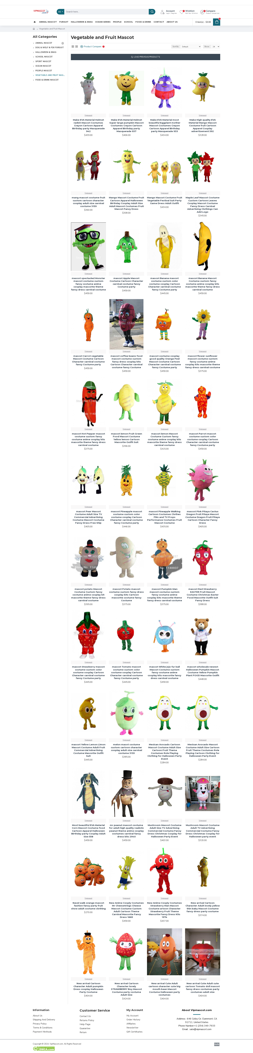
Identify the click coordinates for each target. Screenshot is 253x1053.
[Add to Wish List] (74, 582)
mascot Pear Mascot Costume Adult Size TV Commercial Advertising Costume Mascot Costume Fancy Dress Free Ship (88, 517)
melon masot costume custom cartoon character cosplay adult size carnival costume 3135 (126, 749)
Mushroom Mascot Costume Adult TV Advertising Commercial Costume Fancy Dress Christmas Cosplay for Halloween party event (203, 831)
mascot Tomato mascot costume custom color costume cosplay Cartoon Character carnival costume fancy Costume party (126, 672)
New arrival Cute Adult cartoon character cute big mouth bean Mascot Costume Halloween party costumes (164, 989)
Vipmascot (88, 115)
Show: (207, 46)
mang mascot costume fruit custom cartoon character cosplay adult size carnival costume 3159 (88, 202)
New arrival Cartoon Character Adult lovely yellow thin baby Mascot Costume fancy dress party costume (203, 907)
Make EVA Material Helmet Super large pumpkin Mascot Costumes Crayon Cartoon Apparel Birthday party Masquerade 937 (126, 125)
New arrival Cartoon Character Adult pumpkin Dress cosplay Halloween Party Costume (88, 987)
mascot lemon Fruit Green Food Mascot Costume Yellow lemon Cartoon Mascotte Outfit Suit (126, 438)
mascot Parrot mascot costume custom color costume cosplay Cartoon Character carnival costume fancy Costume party (202, 439)
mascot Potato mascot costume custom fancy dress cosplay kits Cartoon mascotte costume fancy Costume (126, 595)
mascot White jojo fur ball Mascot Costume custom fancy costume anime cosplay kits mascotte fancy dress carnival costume (164, 672)
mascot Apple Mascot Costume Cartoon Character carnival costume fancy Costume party (126, 282)
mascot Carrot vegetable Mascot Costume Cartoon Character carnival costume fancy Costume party (88, 360)
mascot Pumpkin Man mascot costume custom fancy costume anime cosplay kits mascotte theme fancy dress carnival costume (164, 595)
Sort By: (176, 46)
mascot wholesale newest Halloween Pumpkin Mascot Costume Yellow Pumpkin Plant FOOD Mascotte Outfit (202, 671)
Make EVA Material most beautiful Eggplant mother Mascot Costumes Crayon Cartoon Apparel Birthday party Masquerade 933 (164, 125)
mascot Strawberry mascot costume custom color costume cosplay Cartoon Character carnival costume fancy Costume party (88, 672)
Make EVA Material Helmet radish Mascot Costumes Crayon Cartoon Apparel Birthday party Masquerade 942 (88, 125)
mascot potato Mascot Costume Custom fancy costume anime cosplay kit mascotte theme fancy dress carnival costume (88, 595)
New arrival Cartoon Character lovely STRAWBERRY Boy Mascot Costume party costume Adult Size (126, 989)
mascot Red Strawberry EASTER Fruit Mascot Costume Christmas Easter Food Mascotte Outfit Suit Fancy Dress (203, 595)
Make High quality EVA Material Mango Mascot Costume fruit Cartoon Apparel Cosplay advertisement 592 (203, 125)
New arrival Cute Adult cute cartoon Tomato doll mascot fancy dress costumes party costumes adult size (203, 987)
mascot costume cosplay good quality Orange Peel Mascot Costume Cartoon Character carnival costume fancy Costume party (164, 362)
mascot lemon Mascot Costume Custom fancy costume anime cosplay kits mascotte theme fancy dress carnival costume (164, 439)
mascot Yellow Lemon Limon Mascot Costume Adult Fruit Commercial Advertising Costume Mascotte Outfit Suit (88, 750)
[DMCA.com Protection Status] (44, 1048)
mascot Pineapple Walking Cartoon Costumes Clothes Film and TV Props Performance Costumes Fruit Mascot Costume (164, 517)
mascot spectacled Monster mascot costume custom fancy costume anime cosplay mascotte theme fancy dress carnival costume (88, 284)
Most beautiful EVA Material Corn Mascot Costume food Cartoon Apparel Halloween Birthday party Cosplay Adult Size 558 (88, 831)
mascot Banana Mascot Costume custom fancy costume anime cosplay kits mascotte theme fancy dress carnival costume (202, 284)
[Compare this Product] (79, 582)
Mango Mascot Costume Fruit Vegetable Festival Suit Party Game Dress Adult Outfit (164, 200)
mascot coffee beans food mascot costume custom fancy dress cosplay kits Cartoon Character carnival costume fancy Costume (126, 362)
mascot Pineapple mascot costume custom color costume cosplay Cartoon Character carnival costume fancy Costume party (126, 517)
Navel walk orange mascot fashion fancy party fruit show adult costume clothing (88, 905)
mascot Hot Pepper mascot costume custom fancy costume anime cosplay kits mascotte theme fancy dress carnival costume (88, 439)
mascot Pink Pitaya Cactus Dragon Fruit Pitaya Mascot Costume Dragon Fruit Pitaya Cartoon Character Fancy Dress (202, 517)
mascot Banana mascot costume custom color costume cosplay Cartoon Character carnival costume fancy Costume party (164, 284)
